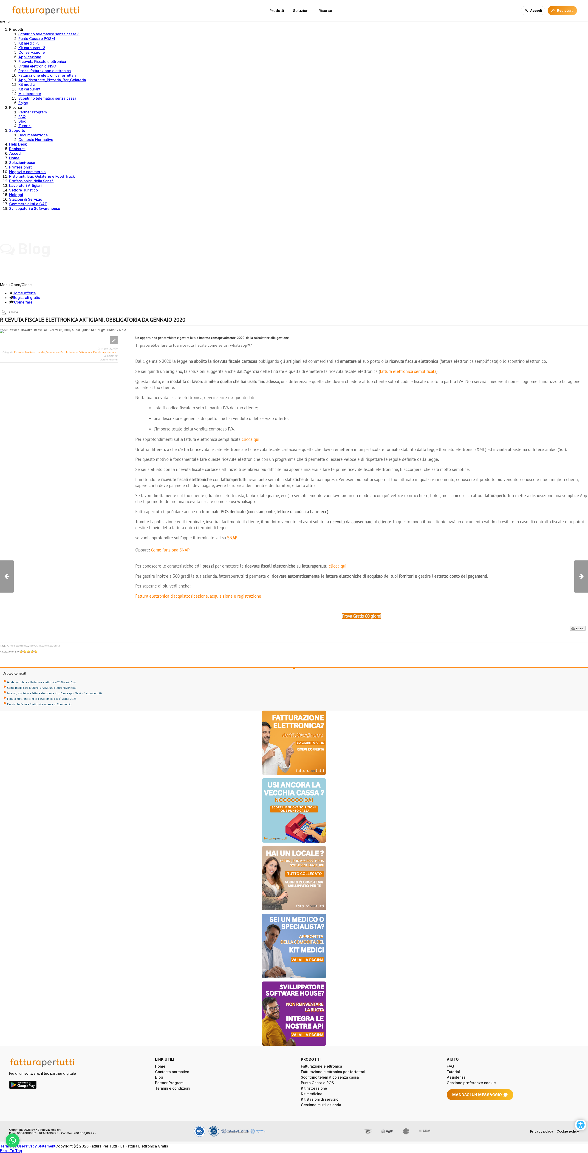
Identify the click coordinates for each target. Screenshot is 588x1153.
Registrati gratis (26, 297)
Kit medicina (311, 1093)
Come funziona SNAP (170, 550)
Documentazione (33, 135)
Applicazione (29, 57)
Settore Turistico (23, 190)
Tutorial (24, 126)
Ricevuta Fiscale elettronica (42, 61)
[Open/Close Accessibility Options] (581, 1125)
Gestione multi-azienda (321, 1104)
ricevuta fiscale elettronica (44, 645)
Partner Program (32, 112)
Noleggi (16, 194)
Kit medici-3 (29, 43)
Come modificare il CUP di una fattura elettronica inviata (41, 688)
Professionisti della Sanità (31, 181)
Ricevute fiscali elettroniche (29, 352)
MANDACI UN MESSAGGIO (477, 1094)
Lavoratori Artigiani (25, 185)
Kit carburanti (29, 89)
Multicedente (29, 93)
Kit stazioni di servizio (320, 1099)
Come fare (23, 302)
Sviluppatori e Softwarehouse (34, 208)
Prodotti (276, 10)
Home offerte (24, 293)
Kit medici (27, 84)
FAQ (22, 116)
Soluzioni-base (22, 162)
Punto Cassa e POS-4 (36, 38)
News (115, 352)
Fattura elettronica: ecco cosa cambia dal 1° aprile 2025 (41, 699)
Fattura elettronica (17, 645)
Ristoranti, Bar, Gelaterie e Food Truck (42, 176)
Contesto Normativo (35, 139)
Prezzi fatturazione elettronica (44, 70)
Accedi (15, 153)
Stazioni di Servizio (25, 199)
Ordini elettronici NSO (37, 66)
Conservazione (31, 52)
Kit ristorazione (314, 1088)
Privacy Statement (39, 1146)
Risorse (325, 10)
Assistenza (456, 1077)
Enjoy (23, 103)
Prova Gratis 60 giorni (361, 616)
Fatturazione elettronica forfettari (47, 75)
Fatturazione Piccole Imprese (62, 352)
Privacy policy (541, 1131)
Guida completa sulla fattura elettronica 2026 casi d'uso (41, 682)
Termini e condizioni (172, 1088)
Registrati (17, 148)
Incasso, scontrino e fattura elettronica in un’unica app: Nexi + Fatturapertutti (54, 693)
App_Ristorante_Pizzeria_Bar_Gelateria (52, 80)
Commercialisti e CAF (28, 204)
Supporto (17, 130)
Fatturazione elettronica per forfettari (333, 1071)
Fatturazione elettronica (321, 1066)
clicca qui (250, 439)
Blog (22, 121)
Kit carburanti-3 (31, 47)
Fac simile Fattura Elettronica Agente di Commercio (39, 704)
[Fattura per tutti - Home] (46, 10)
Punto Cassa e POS (317, 1082)
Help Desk (18, 144)
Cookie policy (568, 1131)
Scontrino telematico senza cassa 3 (48, 34)
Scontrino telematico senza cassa (47, 98)
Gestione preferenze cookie (471, 1082)
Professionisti (21, 167)
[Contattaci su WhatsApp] (13, 1140)
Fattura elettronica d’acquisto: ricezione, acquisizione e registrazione (198, 596)
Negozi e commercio (27, 171)
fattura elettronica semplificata (408, 371)
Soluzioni (301, 10)
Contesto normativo (172, 1071)
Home (14, 158)
